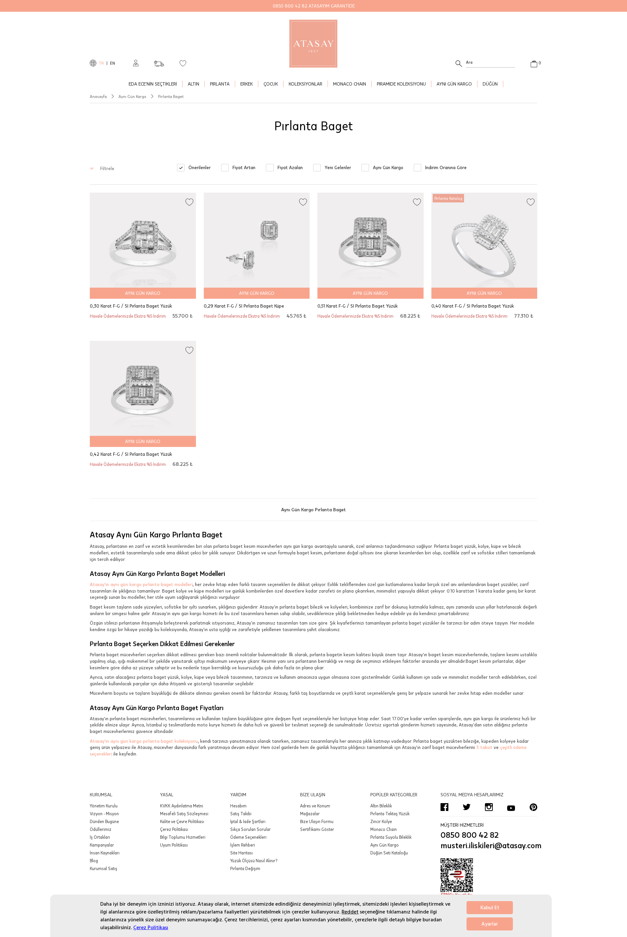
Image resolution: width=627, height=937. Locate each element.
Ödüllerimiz (100, 829)
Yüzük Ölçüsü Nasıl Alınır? (253, 860)
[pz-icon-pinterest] (533, 807)
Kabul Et (489, 907)
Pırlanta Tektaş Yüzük (390, 813)
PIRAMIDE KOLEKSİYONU (401, 84)
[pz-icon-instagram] (489, 807)
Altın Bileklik (381, 805)
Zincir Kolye (381, 821)
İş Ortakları (100, 837)
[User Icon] (135, 63)
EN (112, 63)
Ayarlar (489, 924)
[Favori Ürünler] (183, 63)
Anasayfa (98, 96)
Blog (94, 860)
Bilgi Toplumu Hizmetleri (182, 837)
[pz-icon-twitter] (467, 807)
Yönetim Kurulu (104, 805)
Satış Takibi (240, 813)
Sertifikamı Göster (317, 829)
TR (101, 63)
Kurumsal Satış (103, 868)
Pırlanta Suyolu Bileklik (390, 837)
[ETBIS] (489, 877)
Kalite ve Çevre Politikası (182, 821)
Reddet (350, 912)
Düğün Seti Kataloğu (389, 852)
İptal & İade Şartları (247, 821)
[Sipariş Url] (159, 62)
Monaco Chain (383, 829)
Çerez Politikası (150, 927)
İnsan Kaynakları (105, 852)
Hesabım (238, 805)
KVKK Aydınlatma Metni (181, 805)
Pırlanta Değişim (245, 868)
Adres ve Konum (315, 805)
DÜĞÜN (490, 84)
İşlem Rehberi (242, 845)
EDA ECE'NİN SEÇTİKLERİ (153, 84)
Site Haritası (241, 852)
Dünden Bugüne (104, 821)
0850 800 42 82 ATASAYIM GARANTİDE (314, 5)
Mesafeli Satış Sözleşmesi (184, 813)
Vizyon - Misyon (104, 813)
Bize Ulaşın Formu (316, 821)
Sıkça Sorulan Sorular (250, 829)
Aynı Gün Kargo (132, 96)
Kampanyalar (102, 845)
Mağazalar (310, 813)
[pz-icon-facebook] (444, 807)
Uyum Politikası (174, 845)
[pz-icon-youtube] (511, 807)
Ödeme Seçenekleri (248, 837)
